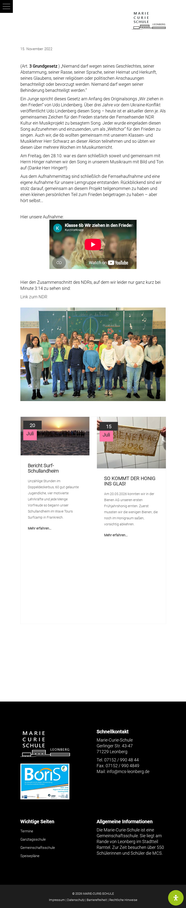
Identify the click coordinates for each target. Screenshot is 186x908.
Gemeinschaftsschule (37, 847)
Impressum (57, 900)
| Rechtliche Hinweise (122, 900)
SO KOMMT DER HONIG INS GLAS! (129, 481)
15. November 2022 (36, 49)
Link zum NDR (33, 296)
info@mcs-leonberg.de (128, 771)
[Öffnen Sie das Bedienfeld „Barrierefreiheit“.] (176, 898)
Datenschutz (76, 900)
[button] (6, 6)
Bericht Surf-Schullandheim (43, 468)
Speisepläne (29, 856)
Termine (26, 831)
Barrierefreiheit (97, 900)
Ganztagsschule (33, 839)
